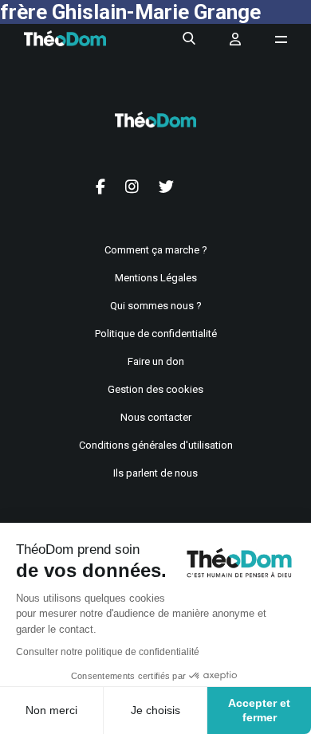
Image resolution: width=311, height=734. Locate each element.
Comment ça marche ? (155, 250)
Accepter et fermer (259, 710)
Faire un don (156, 361)
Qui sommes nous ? (156, 306)
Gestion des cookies (155, 389)
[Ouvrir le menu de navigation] (281, 39)
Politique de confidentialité (156, 334)
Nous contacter (155, 417)
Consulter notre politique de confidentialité (107, 651)
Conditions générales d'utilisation (156, 445)
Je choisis (155, 710)
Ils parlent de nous (155, 473)
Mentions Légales (156, 278)
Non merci (51, 710)
